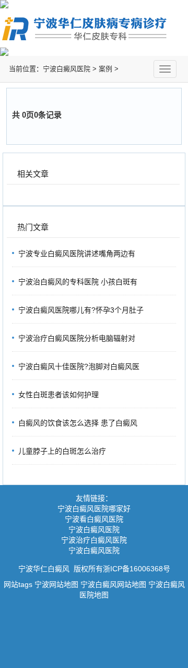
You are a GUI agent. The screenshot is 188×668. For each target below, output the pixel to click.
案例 (105, 69)
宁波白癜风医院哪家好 (94, 508)
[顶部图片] (94, 4)
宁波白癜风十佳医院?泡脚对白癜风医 (78, 366)
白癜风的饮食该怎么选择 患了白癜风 (77, 423)
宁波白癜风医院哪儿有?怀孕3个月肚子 (81, 310)
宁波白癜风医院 (66, 69)
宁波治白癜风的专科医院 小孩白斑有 (77, 282)
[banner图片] (94, 52)
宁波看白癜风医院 (94, 519)
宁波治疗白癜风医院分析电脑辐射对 (76, 338)
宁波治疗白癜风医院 (94, 540)
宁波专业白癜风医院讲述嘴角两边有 (76, 253)
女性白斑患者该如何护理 (58, 394)
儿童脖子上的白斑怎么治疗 (62, 451)
